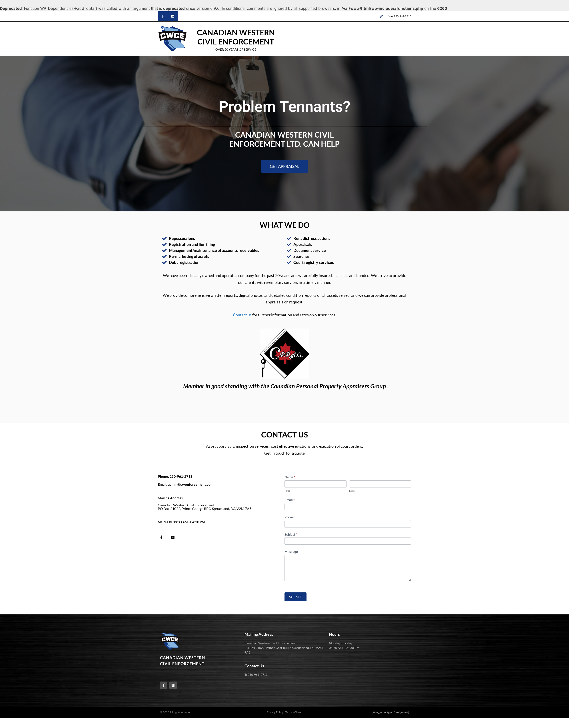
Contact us (242, 314)
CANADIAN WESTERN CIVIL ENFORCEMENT (236, 37)
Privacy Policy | (275, 712)
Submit (295, 597)
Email (289, 500)
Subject (290, 534)
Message (292, 552)
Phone (290, 517)
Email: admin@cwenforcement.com (185, 484)
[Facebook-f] (163, 16)
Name (289, 477)
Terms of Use (293, 712)
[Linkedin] (173, 16)
